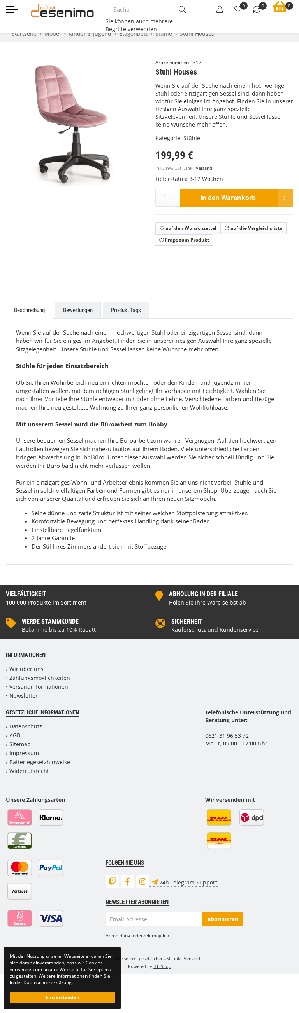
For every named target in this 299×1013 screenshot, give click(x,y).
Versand (204, 168)
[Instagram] (143, 881)
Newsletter (23, 695)
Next (140, 178)
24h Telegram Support (188, 882)
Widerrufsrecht (29, 771)
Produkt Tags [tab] (126, 310)
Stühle (191, 138)
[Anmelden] (220, 9)
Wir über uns (26, 668)
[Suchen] (182, 9)
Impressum (24, 753)
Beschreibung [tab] (29, 310)
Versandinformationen (38, 686)
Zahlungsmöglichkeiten (39, 677)
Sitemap (20, 744)
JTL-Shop (162, 966)
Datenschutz (25, 726)
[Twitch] (112, 881)
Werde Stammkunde (50, 621)
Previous (21, 178)
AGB (14, 735)
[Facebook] (127, 881)
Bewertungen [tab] (78, 310)
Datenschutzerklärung (47, 982)
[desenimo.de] (62, 9)
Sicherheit (186, 621)
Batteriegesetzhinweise (39, 762)
